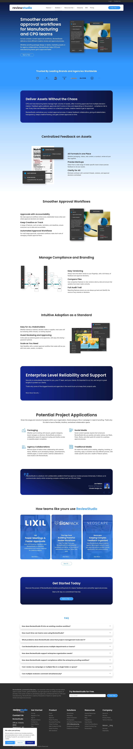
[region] (20, 737)
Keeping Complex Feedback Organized (98, 539)
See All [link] (66, 563)
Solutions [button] (57, 7)
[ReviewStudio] (22, 8)
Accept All (30, 742)
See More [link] (35, 556)
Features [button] (48, 7)
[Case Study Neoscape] (98, 523)
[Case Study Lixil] (35, 523)
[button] (69, 8)
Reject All (20, 742)
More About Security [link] (32, 393)
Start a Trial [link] (26, 55)
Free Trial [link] (114, 7)
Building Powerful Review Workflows (66, 539)
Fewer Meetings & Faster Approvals (35, 539)
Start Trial (112, 695)
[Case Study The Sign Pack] (66, 523)
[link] (42, 26)
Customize (10, 742)
